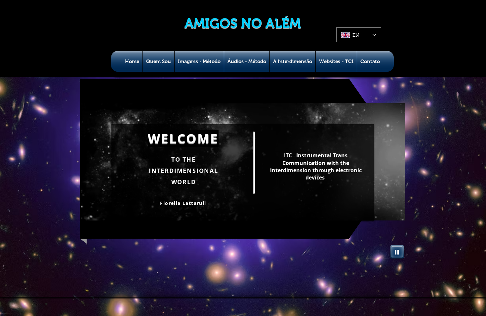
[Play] (397, 251)
